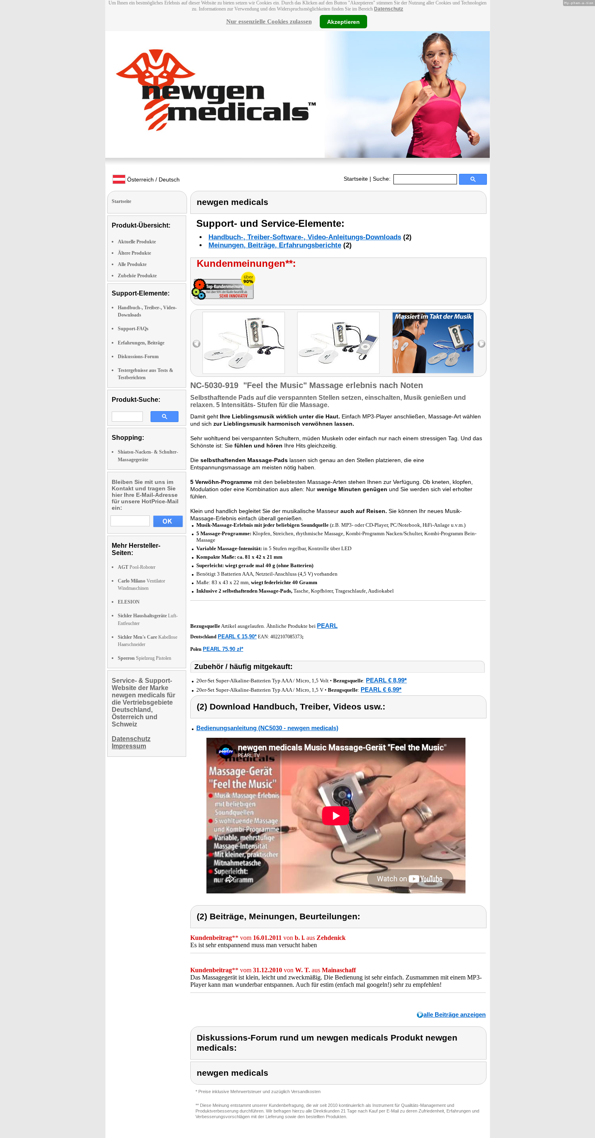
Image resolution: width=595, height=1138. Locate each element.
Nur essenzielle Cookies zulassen (269, 21)
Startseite (356, 178)
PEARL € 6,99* (381, 689)
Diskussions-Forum (138, 356)
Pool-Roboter (136, 567)
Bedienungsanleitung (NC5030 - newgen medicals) (267, 727)
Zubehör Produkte (137, 276)
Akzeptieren (343, 21)
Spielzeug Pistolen (144, 658)
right (481, 344)
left (196, 344)
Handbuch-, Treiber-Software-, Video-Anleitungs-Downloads (304, 237)
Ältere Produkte (134, 253)
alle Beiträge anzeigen (454, 1014)
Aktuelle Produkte (137, 242)
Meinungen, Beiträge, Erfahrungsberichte (274, 245)
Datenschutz (388, 9)
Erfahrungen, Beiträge (141, 343)
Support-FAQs (133, 328)
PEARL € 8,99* (386, 680)
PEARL (327, 625)
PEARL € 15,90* (237, 636)
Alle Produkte (132, 264)
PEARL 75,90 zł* (223, 649)
